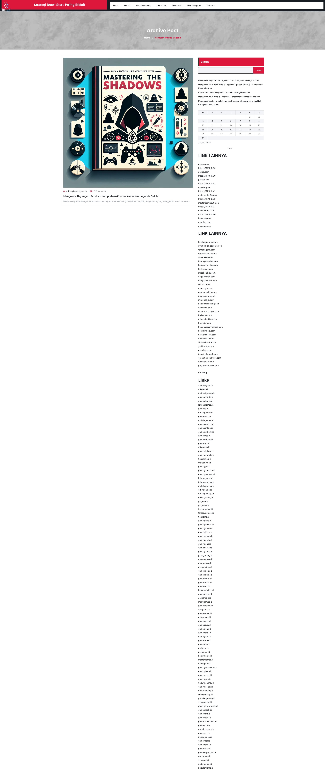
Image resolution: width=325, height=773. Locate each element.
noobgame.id (204, 756)
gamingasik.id (205, 540)
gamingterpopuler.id (208, 706)
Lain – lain (161, 5)
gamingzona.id (205, 551)
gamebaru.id (204, 733)
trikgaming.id (204, 462)
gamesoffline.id (205, 428)
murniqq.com (204, 222)
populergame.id (205, 768)
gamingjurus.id (205, 532)
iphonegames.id (206, 405)
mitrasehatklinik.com (208, 319)
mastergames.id (206, 659)
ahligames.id (204, 609)
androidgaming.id (206, 393)
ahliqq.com (203, 172)
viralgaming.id (205, 702)
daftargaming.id (205, 690)
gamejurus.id (204, 625)
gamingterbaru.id (206, 474)
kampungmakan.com (208, 265)
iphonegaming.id (206, 482)
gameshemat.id (205, 605)
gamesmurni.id (205, 574)
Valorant (211, 5)
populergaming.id (206, 698)
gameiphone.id (205, 401)
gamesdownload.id (207, 721)
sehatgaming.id (205, 694)
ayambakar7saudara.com (210, 245)
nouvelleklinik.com (207, 334)
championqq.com (206, 210)
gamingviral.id (205, 675)
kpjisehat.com (205, 315)
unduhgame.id (205, 764)
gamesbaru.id (204, 717)
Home (115, 5)
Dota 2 (127, 5)
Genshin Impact (143, 5)
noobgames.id (205, 737)
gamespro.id (204, 713)
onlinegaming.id (206, 497)
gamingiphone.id (206, 451)
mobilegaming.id (206, 486)
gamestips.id (204, 435)
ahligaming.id (204, 598)
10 (203, 125)
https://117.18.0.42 (207, 183)
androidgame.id (205, 385)
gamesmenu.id (205, 571)
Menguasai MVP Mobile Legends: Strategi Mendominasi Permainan (229, 97)
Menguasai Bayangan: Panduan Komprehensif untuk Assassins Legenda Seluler (111, 196)
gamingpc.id (204, 466)
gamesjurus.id (205, 578)
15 (250, 125)
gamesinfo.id (204, 416)
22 (250, 129)
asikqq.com (203, 164)
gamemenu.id (204, 629)
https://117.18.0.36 (207, 168)
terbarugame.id (205, 509)
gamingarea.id (205, 547)
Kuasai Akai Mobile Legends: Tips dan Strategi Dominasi (224, 92)
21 (240, 129)
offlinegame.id (205, 489)
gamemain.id (204, 621)
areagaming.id (205, 563)
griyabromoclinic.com (208, 365)
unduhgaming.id (206, 683)
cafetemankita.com (207, 292)
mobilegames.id (206, 420)
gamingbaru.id (205, 671)
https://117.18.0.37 (206, 206)
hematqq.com (205, 218)
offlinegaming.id (206, 493)
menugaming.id (205, 559)
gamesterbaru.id (206, 432)
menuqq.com (204, 226)
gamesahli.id (204, 586)
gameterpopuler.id (207, 752)
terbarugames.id (206, 513)
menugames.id (205, 602)
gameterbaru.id (205, 439)
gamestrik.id (204, 443)
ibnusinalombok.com (208, 354)
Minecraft (176, 5)
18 (212, 129)
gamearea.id (204, 644)
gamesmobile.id (206, 424)
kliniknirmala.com (206, 330)
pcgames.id (203, 505)
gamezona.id (204, 632)
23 (259, 129)
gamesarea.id (204, 640)
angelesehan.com (206, 276)
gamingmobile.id (206, 455)
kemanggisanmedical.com (210, 327)
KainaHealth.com (206, 338)
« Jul (230, 148)
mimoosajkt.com (206, 300)
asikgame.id (204, 652)
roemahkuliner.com (207, 253)
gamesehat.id (204, 748)
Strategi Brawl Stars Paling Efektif (59, 5)
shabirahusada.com (207, 342)
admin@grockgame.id (76, 191)
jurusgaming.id (205, 555)
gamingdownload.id (207, 667)
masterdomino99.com (208, 203)
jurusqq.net (203, 179)
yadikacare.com (206, 346)
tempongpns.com (206, 249)
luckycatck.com (205, 269)
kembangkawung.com (209, 303)
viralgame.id (204, 760)
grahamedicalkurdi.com (209, 358)
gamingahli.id (204, 544)
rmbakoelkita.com (207, 273)
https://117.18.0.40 (207, 214)
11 (212, 125)
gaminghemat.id (206, 524)
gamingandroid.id (206, 470)
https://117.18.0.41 (206, 191)
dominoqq (203, 372)
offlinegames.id (205, 412)
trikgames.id (204, 447)
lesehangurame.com (208, 242)
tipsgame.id (203, 517)
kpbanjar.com (204, 323)
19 (221, 129)
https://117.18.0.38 (207, 199)
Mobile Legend (194, 5)
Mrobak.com (204, 284)
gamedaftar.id (205, 744)
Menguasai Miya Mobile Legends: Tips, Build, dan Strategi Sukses (228, 80)
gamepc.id (203, 408)
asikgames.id (204, 617)
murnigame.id (204, 636)
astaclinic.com (205, 350)
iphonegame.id (205, 478)
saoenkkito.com (206, 257)
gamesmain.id (205, 582)
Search (205, 61)
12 (221, 125)
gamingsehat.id (205, 686)
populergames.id (206, 729)
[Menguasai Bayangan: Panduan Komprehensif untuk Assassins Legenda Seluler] (128, 122)
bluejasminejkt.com (207, 280)
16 (259, 125)
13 (231, 125)
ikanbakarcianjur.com (208, 311)
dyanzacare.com (206, 361)
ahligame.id (203, 648)
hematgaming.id (206, 590)
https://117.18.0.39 (207, 176)
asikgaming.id (205, 567)
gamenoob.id (204, 725)
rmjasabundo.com (207, 296)
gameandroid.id (205, 397)
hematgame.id (205, 655)
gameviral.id (204, 740)
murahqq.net (204, 187)
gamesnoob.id (205, 710)
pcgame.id (203, 501)
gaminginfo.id (205, 520)
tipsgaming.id (204, 459)
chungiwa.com (205, 307)
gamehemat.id (205, 613)
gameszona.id (205, 594)
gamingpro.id (204, 679)
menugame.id (204, 663)
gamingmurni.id (205, 528)
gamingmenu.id (205, 536)
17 (203, 129)
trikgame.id (203, 389)
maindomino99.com (207, 195)
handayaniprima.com (208, 261)
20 (231, 129)
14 (240, 125)
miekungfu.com (205, 288)
